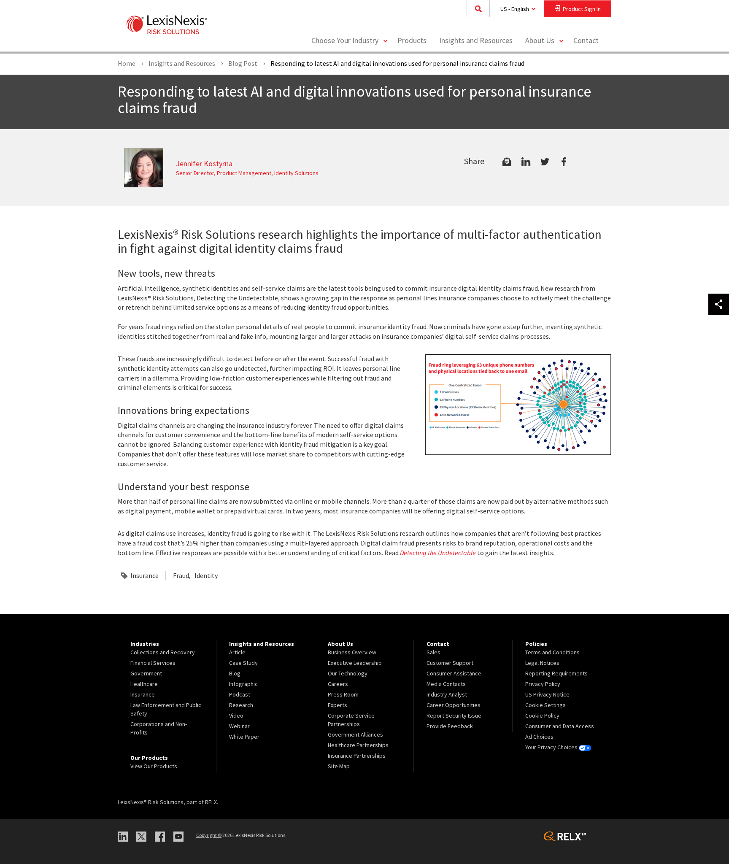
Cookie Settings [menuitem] (545, 705)
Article (237, 652)
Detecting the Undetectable (438, 552)
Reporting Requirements (556, 673)
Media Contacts (446, 684)
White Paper (244, 736)
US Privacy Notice (547, 694)
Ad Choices (539, 736)
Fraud (181, 575)
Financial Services (153, 663)
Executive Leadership (355, 663)
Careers (338, 684)
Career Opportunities (454, 705)
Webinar (239, 726)
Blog (234, 673)
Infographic (243, 684)
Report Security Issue (454, 715)
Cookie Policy (542, 715)
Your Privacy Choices (552, 747)
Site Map (339, 766)
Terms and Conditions (552, 652)
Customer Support (450, 663)
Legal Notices (542, 663)
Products (412, 40)
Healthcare (144, 684)
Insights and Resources (476, 40)
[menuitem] (412, 40)
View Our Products (153, 766)
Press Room (343, 694)
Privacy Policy (542, 684)
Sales (433, 652)
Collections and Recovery (162, 652)
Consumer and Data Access (559, 726)
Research (241, 705)
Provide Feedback (450, 726)
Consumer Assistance (454, 673)
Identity (206, 575)
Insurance (144, 575)
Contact (586, 40)
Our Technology (347, 673)
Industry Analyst (447, 694)
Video (236, 715)
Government (146, 673)
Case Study (243, 663)
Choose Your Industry (344, 40)
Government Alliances (355, 734)
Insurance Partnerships (357, 755)
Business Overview (352, 652)
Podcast (239, 694)
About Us (539, 40)
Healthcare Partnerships (358, 745)
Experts (337, 705)
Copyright (208, 835)
